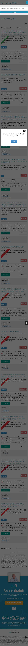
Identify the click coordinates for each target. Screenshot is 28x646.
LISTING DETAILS (5, 61)
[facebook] (14, 608)
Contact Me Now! (14, 603)
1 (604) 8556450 (5, 68)
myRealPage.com (14, 632)
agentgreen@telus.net (6, 69)
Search (14, 12)
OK (14, 141)
